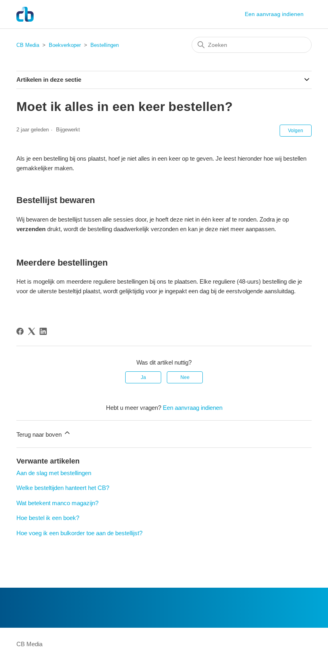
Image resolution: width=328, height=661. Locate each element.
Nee (185, 377)
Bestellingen (104, 45)
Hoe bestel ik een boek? (47, 517)
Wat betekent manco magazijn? (57, 503)
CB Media (27, 45)
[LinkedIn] (43, 331)
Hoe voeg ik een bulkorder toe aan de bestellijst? (79, 533)
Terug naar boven (39, 434)
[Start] (25, 14)
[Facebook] (20, 331)
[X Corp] (31, 331)
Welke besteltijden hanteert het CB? (62, 487)
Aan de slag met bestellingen (53, 473)
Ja (143, 377)
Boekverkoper (65, 45)
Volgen (295, 130)
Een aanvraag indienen (274, 14)
